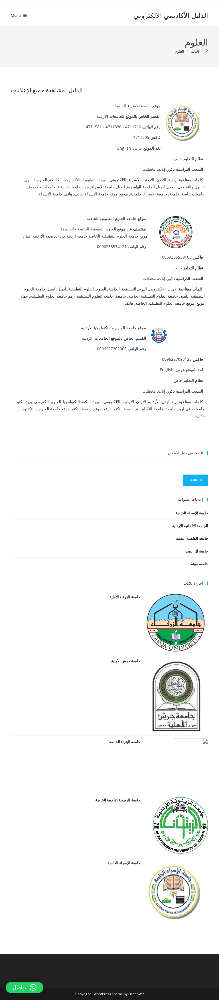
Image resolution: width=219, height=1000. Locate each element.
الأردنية (154, 401)
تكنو (20, 401)
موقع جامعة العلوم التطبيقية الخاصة (164, 303)
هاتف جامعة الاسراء (55, 194)
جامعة (174, 194)
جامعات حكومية (42, 186)
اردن (165, 401)
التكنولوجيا (72, 179)
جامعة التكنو (124, 408)
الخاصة (114, 289)
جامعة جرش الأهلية (125, 660)
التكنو (86, 401)
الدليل (75, 90)
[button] (24, 987)
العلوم (179, 51)
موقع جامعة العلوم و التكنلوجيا (44, 408)
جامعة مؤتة (199, 563)
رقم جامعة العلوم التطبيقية (52, 296)
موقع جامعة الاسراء (101, 194)
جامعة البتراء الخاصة (124, 741)
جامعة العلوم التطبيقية (95, 296)
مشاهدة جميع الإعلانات (38, 90)
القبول (30, 179)
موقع (124, 194)
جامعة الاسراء (155, 194)
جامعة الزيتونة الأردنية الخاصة (117, 800)
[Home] (206, 51)
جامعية (135, 194)
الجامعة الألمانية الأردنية (190, 525)
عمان (23, 296)
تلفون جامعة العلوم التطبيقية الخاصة (158, 296)
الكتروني (41, 401)
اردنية (173, 179)
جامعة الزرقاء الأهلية (125, 596)
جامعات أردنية (69, 186)
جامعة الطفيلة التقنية (192, 538)
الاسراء (134, 179)
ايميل (171, 186)
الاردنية (148, 179)
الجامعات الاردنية (110, 116)
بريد (86, 186)
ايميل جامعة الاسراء (108, 186)
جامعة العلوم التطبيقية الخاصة (112, 218)
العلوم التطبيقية (81, 289)
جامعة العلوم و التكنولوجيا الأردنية (109, 327)
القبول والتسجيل (191, 186)
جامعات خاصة (193, 194)
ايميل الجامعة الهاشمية (146, 186)
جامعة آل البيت (196, 551)
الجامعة (55, 179)
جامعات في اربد (191, 408)
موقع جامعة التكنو (87, 408)
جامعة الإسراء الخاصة (133, 105)
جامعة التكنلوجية (150, 408)
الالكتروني (118, 179)
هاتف (78, 194)
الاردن (161, 179)
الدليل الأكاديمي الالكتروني (170, 15)
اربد (174, 401)
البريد (103, 179)
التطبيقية (89, 179)
